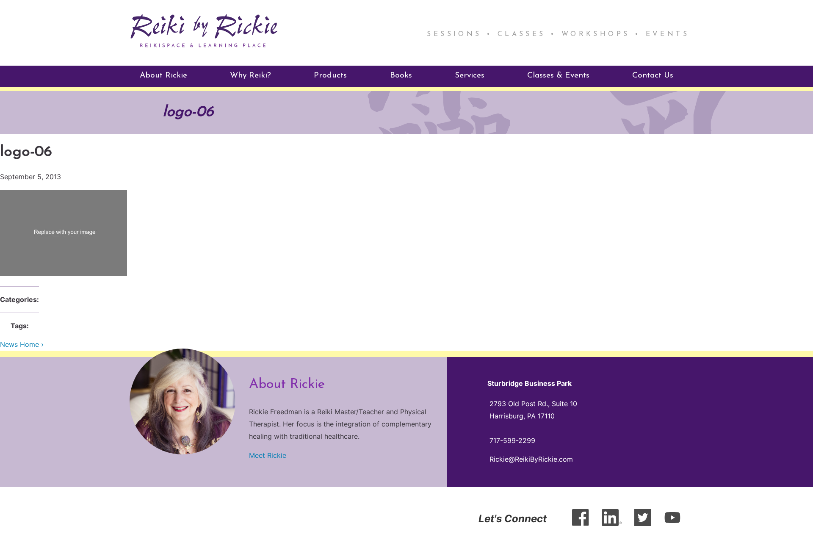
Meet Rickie (267, 455)
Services (469, 76)
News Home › (22, 344)
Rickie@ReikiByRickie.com (531, 459)
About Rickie (163, 76)
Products (330, 76)
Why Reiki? (250, 76)
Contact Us (652, 76)
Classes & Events (558, 76)
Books (401, 76)
